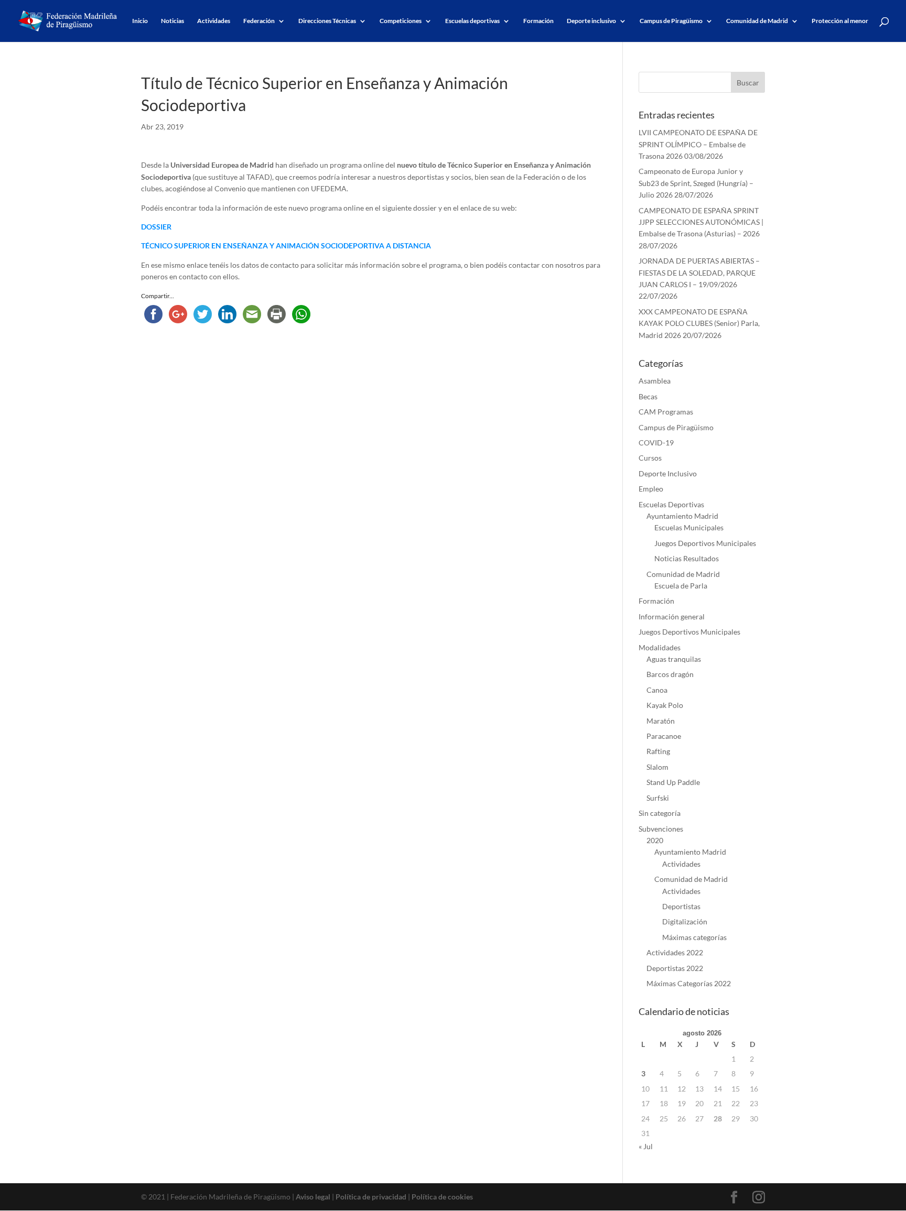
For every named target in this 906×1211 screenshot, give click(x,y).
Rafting (658, 751)
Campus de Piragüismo (671, 21)
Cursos (650, 457)
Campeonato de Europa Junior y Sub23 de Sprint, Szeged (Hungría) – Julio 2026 (696, 183)
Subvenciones (661, 828)
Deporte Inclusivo (668, 473)
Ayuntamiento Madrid (682, 515)
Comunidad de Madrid (757, 21)
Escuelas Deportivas (671, 504)
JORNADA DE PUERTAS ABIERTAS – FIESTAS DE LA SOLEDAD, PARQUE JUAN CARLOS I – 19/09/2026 (699, 272)
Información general (672, 616)
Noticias (172, 21)
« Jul (646, 1146)
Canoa (656, 689)
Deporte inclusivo (591, 21)
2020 (654, 840)
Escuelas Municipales (689, 527)
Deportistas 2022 (674, 968)
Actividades (213, 21)
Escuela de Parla (680, 585)
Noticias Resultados (686, 558)
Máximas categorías (694, 937)
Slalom (657, 766)
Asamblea (655, 380)
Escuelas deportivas (472, 21)
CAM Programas (666, 411)
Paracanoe (663, 736)
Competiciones (401, 21)
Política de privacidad (371, 1196)
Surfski (657, 797)
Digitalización (684, 921)
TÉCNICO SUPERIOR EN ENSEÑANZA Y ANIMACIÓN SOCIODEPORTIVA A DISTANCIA (286, 245)
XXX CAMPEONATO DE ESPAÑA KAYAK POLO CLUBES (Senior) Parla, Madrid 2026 (699, 323)
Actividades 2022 (674, 952)
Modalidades (660, 647)
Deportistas (681, 906)
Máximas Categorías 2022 (688, 983)
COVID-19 (656, 442)
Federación (259, 21)
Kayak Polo (664, 705)
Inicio (140, 21)
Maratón (660, 720)
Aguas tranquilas (673, 658)
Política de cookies (442, 1196)
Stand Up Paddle (673, 782)
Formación (538, 21)
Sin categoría (660, 813)
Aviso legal (313, 1196)
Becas (648, 396)
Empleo (651, 488)
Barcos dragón (670, 674)
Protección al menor (840, 21)
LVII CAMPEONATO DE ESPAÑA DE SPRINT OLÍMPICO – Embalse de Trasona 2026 (698, 144)
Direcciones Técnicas (327, 21)
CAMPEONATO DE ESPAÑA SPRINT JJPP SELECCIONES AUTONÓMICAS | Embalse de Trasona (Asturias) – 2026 (701, 222)
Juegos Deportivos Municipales (705, 543)
